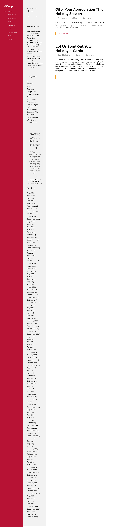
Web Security (32, 122)
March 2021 (31, 266)
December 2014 (33, 399)
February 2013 (32, 449)
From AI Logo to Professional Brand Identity (34, 51)
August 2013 (31, 438)
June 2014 (30, 415)
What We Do (12, 18)
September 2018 (33, 303)
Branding (30, 86)
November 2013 (33, 431)
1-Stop (74, 18)
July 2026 (30, 193)
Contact (10, 36)
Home (10, 11)
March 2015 (31, 394)
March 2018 (31, 318)
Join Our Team (12, 32)
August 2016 (31, 368)
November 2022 (33, 261)
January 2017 (32, 355)
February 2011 (32, 483)
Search (10, 39)
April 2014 (30, 420)
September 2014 (33, 407)
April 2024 (30, 232)
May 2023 (30, 258)
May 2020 (30, 276)
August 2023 (31, 250)
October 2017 (32, 331)
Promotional (62, 18)
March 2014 (31, 423)
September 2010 (33, 493)
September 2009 (33, 509)
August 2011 (31, 480)
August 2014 (31, 410)
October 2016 (32, 363)
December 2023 (33, 240)
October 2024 (32, 216)
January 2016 (32, 378)
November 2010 (33, 488)
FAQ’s (9, 29)
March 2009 (31, 514)
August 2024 (31, 222)
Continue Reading (62, 33)
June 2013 (30, 441)
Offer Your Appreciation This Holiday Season (79, 11)
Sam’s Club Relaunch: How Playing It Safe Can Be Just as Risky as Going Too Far (34, 42)
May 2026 (30, 198)
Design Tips (31, 92)
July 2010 (30, 496)
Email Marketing (64, 55)
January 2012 (32, 470)
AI (27, 81)
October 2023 (32, 245)
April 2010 (30, 504)
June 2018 (30, 310)
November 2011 (33, 472)
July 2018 (30, 308)
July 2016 (30, 370)
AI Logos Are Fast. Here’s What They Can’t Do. (34, 58)
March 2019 (31, 287)
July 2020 (30, 274)
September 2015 (33, 384)
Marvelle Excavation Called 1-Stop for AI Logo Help (34, 65)
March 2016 (31, 376)
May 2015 (30, 389)
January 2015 (32, 397)
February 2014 (32, 425)
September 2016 (33, 365)
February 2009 (32, 517)
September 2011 (33, 478)
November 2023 (33, 242)
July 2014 (30, 412)
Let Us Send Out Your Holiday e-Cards (73, 48)
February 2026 (32, 206)
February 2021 (32, 269)
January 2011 (32, 485)
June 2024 (31, 227)
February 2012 (32, 467)
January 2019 (32, 292)
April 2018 (30, 316)
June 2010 (30, 498)
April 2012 (30, 462)
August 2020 (31, 271)
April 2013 (30, 446)
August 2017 (31, 336)
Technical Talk (32, 112)
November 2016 (33, 360)
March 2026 (31, 203)
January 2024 (32, 237)
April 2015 (30, 391)
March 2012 (31, 464)
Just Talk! (30, 97)
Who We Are (12, 15)
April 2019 (30, 284)
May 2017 (30, 344)
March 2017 (31, 350)
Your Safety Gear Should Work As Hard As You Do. (33, 33)
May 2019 (30, 282)
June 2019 (30, 279)
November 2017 (33, 329)
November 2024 (33, 214)
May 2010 (30, 501)
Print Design (31, 99)
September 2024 (33, 219)
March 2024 (31, 235)
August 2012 (31, 457)
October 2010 (32, 491)
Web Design (31, 120)
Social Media (32, 109)
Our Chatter (11, 25)
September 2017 (33, 334)
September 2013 (33, 436)
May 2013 (30, 444)
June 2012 (30, 459)
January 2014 (32, 428)
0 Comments (86, 18)
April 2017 (30, 347)
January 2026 (32, 209)
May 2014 (30, 417)
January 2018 (32, 323)
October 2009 (32, 506)
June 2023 (30, 256)
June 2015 (30, 386)
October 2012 (32, 454)
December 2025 (33, 211)
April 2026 (30, 201)
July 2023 (30, 253)
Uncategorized (32, 117)
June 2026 (31, 195)
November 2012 (33, 451)
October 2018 (32, 300)
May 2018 (30, 313)
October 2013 (32, 433)
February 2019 (32, 289)
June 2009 (31, 511)
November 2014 (33, 402)
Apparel (30, 84)
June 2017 (30, 342)
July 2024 (30, 224)
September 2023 (33, 248)
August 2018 (31, 305)
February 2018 (32, 321)
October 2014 (32, 404)
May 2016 (30, 373)
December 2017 (33, 326)
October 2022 (32, 263)
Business (30, 89)
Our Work (11, 22)
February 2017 (32, 352)
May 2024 (30, 229)
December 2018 (33, 295)
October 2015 (32, 381)
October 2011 (32, 475)
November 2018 (33, 297)
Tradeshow (31, 115)
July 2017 (30, 339)
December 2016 (33, 357)
